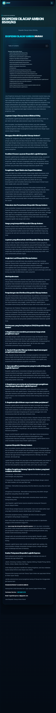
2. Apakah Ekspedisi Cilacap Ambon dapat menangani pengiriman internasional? (25, 75)
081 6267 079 (21, 592)
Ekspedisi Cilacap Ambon (19, 36)
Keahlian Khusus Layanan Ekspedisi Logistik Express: (20, 56)
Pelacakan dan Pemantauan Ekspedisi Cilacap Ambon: (20, 60)
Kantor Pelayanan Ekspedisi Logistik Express (18, 86)
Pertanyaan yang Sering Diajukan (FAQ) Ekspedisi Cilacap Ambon (22, 71)
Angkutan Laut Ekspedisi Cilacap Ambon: (17, 66)
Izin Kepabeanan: (12, 68)
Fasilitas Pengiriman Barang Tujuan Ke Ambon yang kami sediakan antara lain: (25, 85)
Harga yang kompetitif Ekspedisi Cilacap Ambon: (19, 62)
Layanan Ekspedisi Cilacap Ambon (16, 83)
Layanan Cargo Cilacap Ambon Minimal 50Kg (18, 52)
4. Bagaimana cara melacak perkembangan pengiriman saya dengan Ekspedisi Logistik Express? (29, 79)
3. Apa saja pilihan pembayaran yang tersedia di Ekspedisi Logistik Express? (24, 77)
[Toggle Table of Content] (46, 46)
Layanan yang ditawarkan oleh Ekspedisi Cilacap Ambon (20, 64)
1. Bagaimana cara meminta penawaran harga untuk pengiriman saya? (23, 73)
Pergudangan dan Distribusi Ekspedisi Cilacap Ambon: (20, 69)
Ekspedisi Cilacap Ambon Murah (15, 51)
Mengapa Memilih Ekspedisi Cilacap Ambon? (18, 54)
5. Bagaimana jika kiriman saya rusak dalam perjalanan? (20, 81)
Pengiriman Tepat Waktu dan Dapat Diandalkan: (18, 58)
